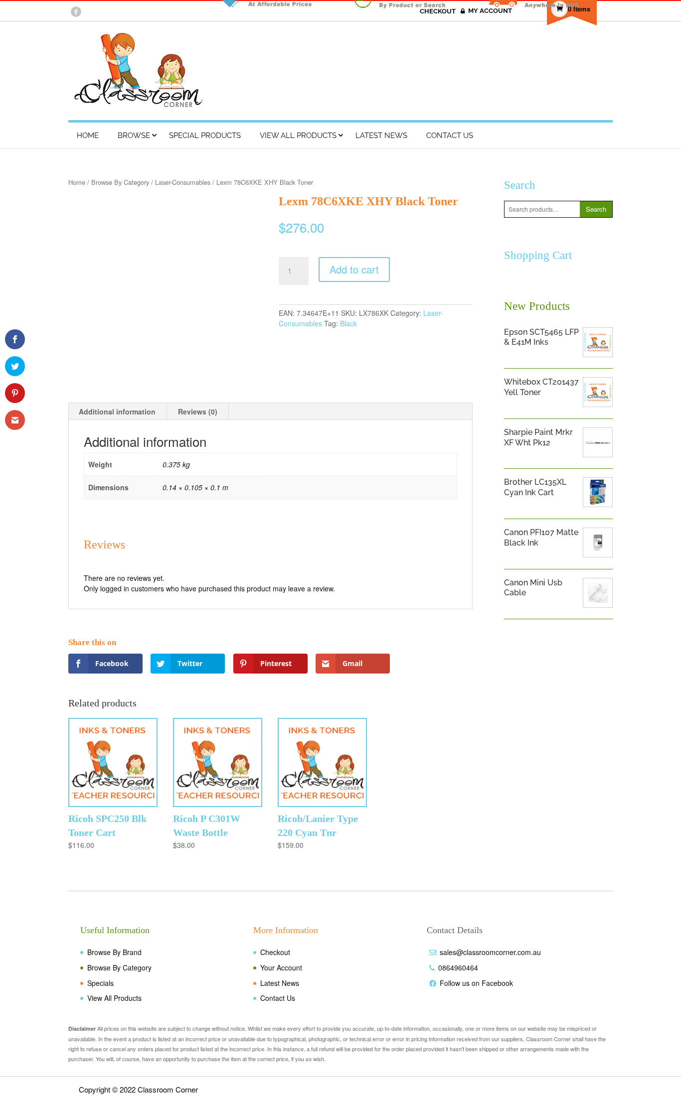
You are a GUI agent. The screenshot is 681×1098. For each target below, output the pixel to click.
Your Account (281, 967)
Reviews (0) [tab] (197, 411)
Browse (134, 135)
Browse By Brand (114, 952)
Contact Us (449, 135)
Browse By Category (120, 182)
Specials (100, 983)
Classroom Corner (168, 1089)
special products (205, 135)
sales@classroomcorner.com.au (490, 952)
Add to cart (354, 269)
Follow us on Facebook (476, 983)
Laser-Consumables (182, 182)
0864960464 (458, 967)
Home (88, 135)
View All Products (298, 135)
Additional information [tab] (117, 411)
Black (348, 323)
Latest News (381, 135)
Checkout (275, 952)
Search (596, 209)
